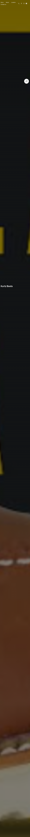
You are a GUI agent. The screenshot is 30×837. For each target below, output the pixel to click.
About (7, 2)
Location (13, 2)
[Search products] (26, 81)
